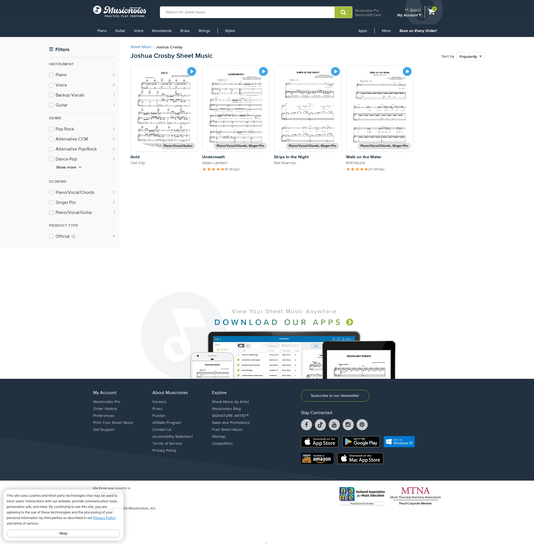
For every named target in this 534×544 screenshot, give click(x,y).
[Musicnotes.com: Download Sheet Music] (119, 11)
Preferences (104, 416)
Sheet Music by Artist (230, 402)
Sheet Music (141, 47)
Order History (105, 409)
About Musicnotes (170, 393)
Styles (230, 31)
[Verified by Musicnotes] (73, 236)
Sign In (415, 10)
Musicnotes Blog (226, 409)
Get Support (103, 430)
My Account (408, 15)
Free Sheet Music (227, 430)
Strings (204, 31)
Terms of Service (167, 444)
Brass (185, 31)
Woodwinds (162, 31)
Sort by (448, 56)
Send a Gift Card (367, 15)
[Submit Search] (343, 12)
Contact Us (162, 430)
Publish (158, 416)
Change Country (105, 497)
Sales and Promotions (231, 423)
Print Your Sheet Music (113, 423)
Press (157, 409)
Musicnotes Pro (367, 10)
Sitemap (219, 437)
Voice (139, 31)
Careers (159, 402)
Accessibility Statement (172, 437)
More (388, 33)
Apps (362, 31)
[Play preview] (191, 71)
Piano (102, 31)
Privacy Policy (164, 450)
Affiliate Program (166, 423)
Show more (66, 167)
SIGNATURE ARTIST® (230, 416)
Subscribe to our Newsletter (335, 396)
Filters (59, 49)
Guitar (120, 31)
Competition (222, 444)
